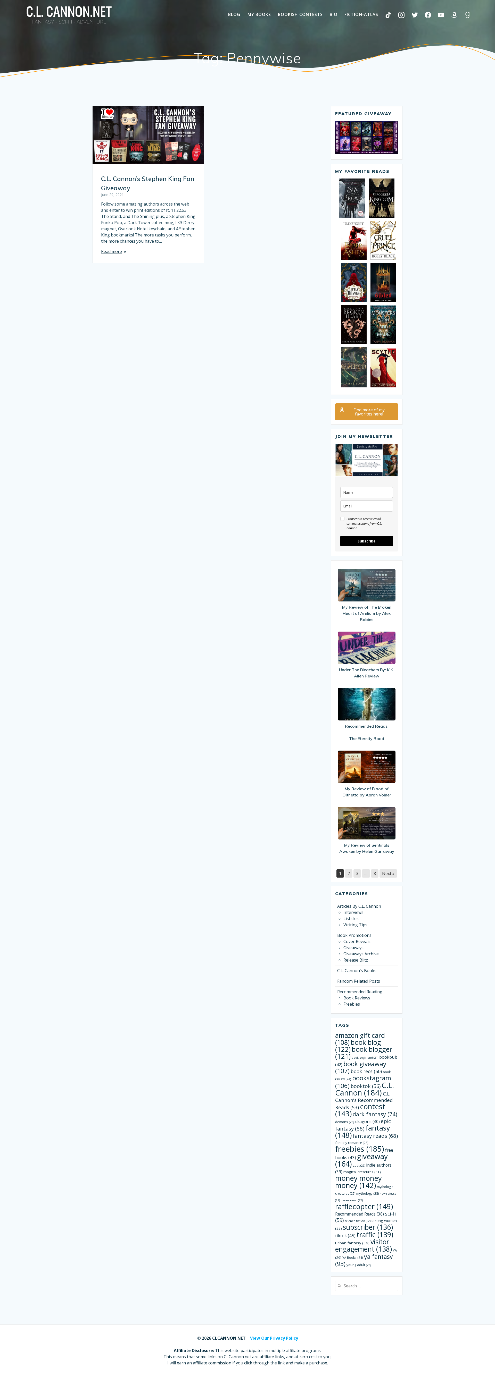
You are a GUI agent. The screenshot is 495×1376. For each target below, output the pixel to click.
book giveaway (360, 1067)
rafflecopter (364, 1206)
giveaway (361, 1160)
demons (344, 1121)
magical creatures (362, 1171)
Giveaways (353, 947)
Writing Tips (355, 925)
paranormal (352, 1200)
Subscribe (367, 541)
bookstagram (363, 1082)
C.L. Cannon (364, 1089)
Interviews (353, 912)
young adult (358, 1264)
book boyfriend (365, 1057)
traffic (375, 1234)
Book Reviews (356, 998)
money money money (358, 1181)
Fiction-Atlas (361, 14)
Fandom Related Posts (358, 981)
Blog (234, 14)
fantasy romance (351, 1142)
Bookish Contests (300, 14)
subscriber (368, 1227)
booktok (366, 1086)
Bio (333, 14)
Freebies (351, 1004)
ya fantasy (364, 1260)
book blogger (363, 1053)
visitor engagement (363, 1245)
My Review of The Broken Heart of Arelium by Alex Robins (366, 613)
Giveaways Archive (361, 954)
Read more (111, 251)
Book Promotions (354, 935)
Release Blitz (355, 960)
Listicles (351, 918)
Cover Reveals (356, 941)
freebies (359, 1149)
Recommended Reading (359, 992)
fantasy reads (375, 1135)
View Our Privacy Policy (274, 1338)
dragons (367, 1121)
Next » (388, 873)
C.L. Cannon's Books (356, 970)
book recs (366, 1071)
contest (360, 1110)
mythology (367, 1193)
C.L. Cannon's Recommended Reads (364, 1100)
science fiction (357, 1221)
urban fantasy (352, 1242)
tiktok (345, 1235)
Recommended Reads (359, 1214)
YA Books (352, 1257)
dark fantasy (375, 1114)
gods (359, 1165)
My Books (259, 14)
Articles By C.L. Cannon (359, 906)
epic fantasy (363, 1124)
